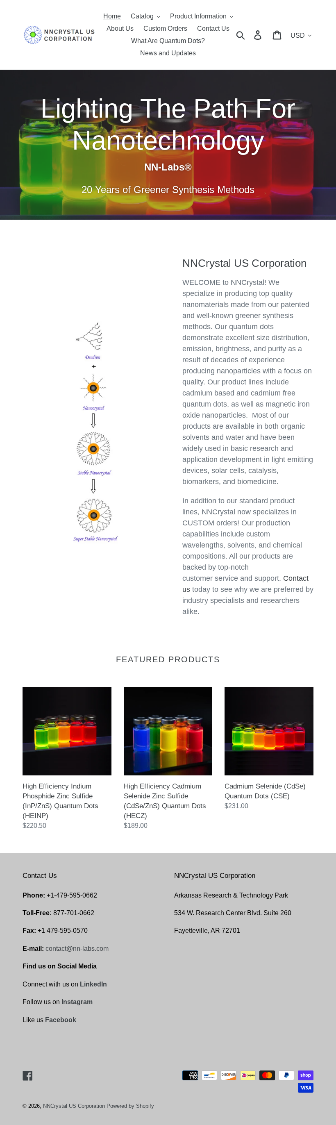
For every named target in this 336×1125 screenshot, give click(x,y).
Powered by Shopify (130, 1106)
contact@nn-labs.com (77, 948)
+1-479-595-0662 (72, 895)
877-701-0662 (73, 912)
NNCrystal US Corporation (74, 1106)
